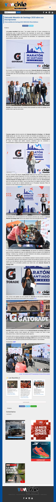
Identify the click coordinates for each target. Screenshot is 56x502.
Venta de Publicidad (20, 494)
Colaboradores (43, 494)
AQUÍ (45, 218)
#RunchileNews (34, 22)
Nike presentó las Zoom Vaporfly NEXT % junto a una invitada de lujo (12, 390)
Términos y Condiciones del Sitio (33, 494)
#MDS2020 (26, 22)
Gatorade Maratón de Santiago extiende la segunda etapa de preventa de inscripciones (39, 391)
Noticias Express (13, 394)
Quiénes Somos (12, 494)
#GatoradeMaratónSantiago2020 (13, 22)
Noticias (24, 396)
